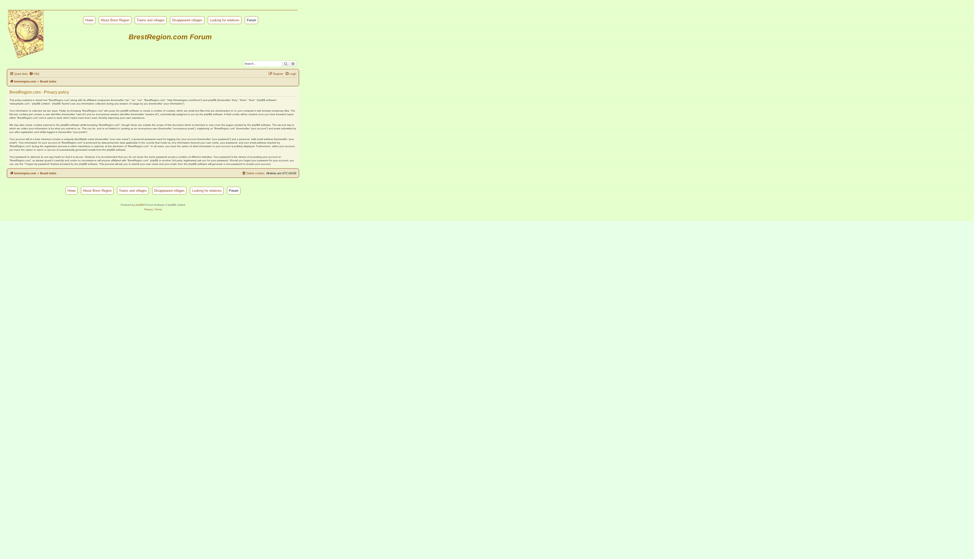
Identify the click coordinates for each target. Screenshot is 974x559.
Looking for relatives (224, 20)
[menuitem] (34, 74)
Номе (89, 20)
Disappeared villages (187, 20)
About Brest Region (115, 20)
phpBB (139, 204)
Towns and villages (151, 20)
